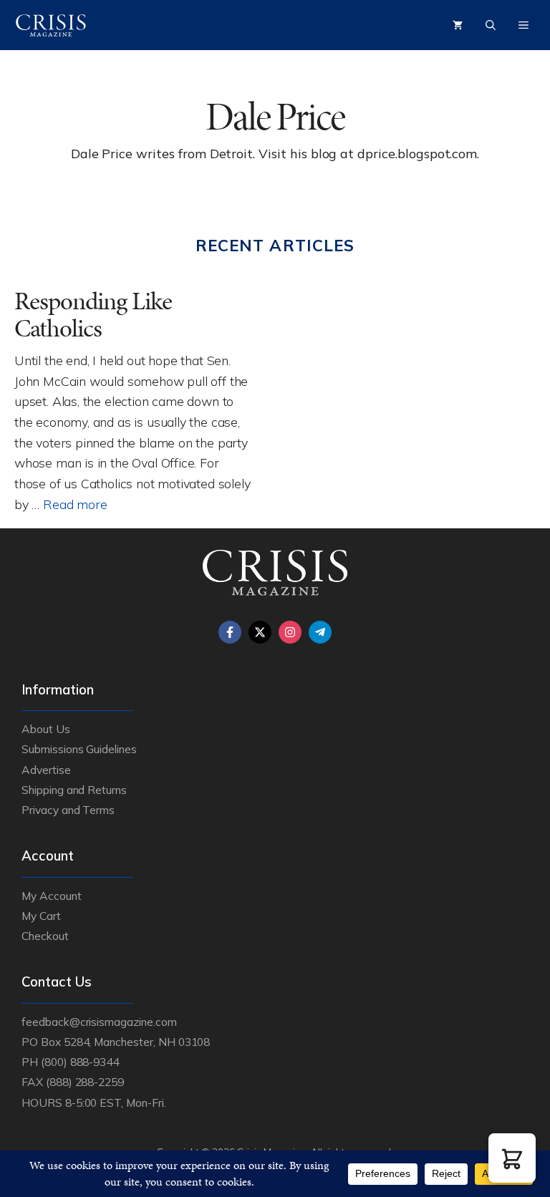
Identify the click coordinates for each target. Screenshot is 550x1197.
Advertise (46, 769)
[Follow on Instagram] (290, 632)
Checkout (45, 936)
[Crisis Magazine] (50, 25)
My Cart (41, 915)
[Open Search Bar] (490, 25)
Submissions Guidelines (79, 749)
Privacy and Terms (68, 810)
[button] (512, 1158)
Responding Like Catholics (93, 315)
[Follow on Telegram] (320, 632)
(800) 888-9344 (80, 1062)
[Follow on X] (260, 632)
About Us (45, 729)
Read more (75, 504)
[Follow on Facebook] (229, 632)
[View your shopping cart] (457, 25)
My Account (51, 895)
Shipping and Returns (74, 789)
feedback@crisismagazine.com (99, 1021)
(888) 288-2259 (85, 1082)
